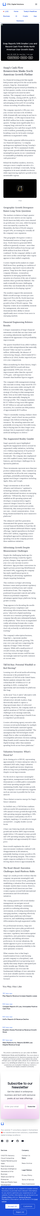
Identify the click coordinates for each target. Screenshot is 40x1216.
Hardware (20, 21)
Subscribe (31, 1106)
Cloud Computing (7, 1158)
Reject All (20, 1212)
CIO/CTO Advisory (7, 1155)
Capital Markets (13, 57)
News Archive (27, 1163)
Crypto (25, 16)
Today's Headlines (30, 11)
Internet (23, 57)
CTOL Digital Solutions (15, 4)
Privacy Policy (27, 1175)
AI (16, 16)
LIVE (6, 11)
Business (6, 16)
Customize (27, 1206)
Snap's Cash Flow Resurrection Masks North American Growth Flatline (18, 71)
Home (16, 11)
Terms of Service (28, 1180)
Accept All (12, 1206)
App (35, 16)
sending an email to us (17, 1063)
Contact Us (26, 1155)
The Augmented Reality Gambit (18, 438)
